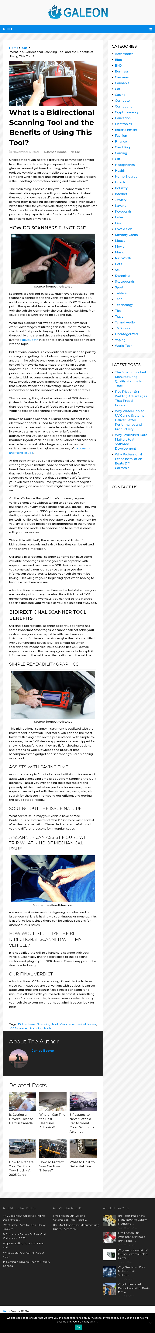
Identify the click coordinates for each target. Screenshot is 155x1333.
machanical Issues (82, 1024)
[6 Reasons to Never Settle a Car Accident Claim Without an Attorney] (83, 1101)
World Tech (123, 346)
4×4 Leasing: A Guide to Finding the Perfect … (24, 1217)
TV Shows (122, 328)
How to (120, 182)
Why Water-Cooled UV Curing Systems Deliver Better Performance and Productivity (129, 420)
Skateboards (125, 281)
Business (122, 71)
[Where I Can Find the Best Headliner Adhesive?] (53, 1101)
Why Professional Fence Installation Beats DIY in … (134, 1288)
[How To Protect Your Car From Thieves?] (53, 1148)
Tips (118, 311)
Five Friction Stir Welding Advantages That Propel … (70, 1217)
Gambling (122, 147)
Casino (120, 95)
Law (118, 223)
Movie (119, 246)
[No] (150, 1323)
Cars (63, 1024)
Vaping (120, 340)
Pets (118, 264)
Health (120, 170)
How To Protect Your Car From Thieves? (51, 1166)
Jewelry (120, 200)
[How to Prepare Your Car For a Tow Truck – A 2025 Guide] (22, 1148)
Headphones (125, 165)
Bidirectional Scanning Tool (38, 1024)
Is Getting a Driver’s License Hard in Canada (21, 1119)
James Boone (56, 152)
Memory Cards (126, 235)
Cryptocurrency (127, 112)
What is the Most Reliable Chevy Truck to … (24, 1227)
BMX (118, 65)
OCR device (18, 1028)
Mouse (120, 241)
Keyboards (123, 211)
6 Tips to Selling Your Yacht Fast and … (23, 1245)
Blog (118, 60)
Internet (121, 194)
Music (119, 252)
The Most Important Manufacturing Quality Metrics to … (76, 1227)
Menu (7, 29)
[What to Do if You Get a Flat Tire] (83, 1148)
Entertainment (126, 130)
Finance (121, 141)
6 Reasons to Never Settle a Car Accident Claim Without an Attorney (83, 1123)
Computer (123, 100)
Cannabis (122, 83)
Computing (124, 106)
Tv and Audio (125, 322)
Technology (124, 305)
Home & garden (127, 176)
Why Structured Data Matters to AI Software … (131, 1271)
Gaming (121, 153)
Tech (118, 299)
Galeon (6, 1311)
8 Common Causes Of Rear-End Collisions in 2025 (24, 1236)
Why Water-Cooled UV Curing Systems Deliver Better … (133, 1254)
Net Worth (123, 258)
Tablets (121, 293)
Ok (78, 1327)
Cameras (122, 77)
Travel (119, 316)
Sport (119, 287)
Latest (120, 217)
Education (123, 118)
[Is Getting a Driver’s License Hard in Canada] (22, 1101)
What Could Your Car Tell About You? (23, 1254)
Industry (121, 188)
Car (77, 152)
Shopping (122, 276)
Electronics (123, 124)
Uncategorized (126, 334)
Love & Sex (123, 229)
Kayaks (120, 205)
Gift (117, 159)
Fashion (121, 135)
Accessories (124, 54)
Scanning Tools (40, 1028)
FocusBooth (29, 340)
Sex (117, 270)
